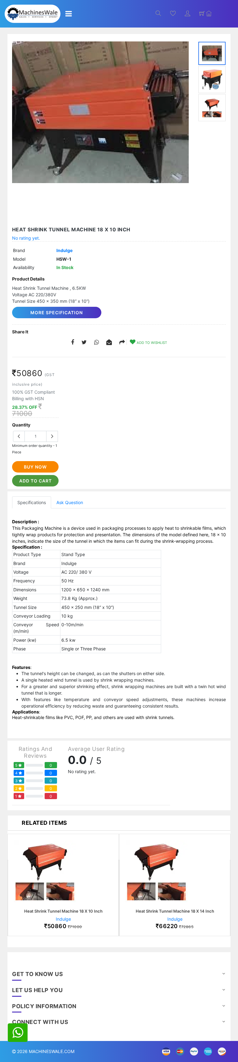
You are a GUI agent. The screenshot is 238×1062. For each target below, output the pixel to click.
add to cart (35, 480)
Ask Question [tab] (69, 502)
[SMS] (109, 342)
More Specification (56, 312)
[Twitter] (84, 342)
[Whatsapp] (96, 342)
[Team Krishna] (100, 112)
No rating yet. (26, 238)
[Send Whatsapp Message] (18, 1032)
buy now (35, 466)
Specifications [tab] (31, 502)
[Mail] (122, 342)
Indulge (64, 250)
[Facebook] (72, 342)
